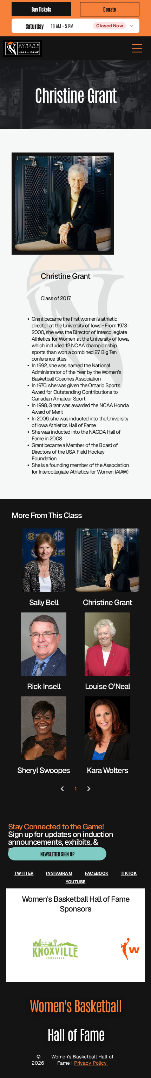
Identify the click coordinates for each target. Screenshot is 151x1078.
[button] (75, 26)
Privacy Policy (91, 1063)
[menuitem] (24, 873)
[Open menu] (137, 48)
